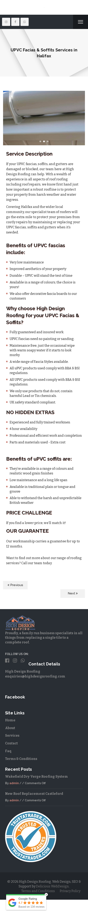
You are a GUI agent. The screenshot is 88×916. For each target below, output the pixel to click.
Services (12, 747)
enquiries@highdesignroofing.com (35, 688)
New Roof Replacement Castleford (34, 805)
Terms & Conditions (21, 770)
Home (10, 732)
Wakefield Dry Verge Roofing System (36, 788)
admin (14, 794)
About (10, 740)
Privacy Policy (70, 903)
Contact (11, 755)
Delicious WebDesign (52, 898)
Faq (8, 763)
